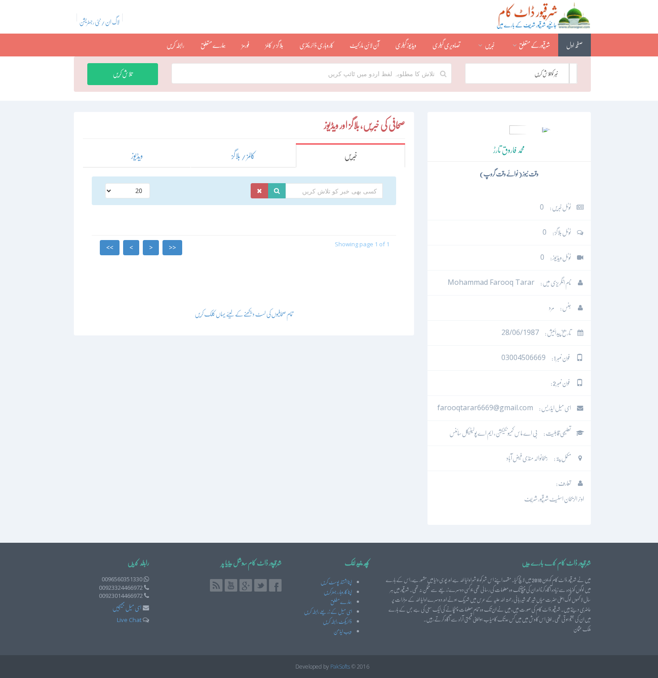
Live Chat (129, 620)
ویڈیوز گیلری (405, 45)
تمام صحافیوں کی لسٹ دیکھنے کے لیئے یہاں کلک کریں (244, 314)
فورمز (245, 45)
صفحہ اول (574, 45)
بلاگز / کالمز (274, 45)
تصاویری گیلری (446, 45)
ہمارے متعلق (213, 45)
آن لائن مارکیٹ (364, 45)
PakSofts (340, 666)
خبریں (489, 45)
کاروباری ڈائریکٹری (316, 45)
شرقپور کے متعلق (534, 45)
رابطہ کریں (175, 45)
